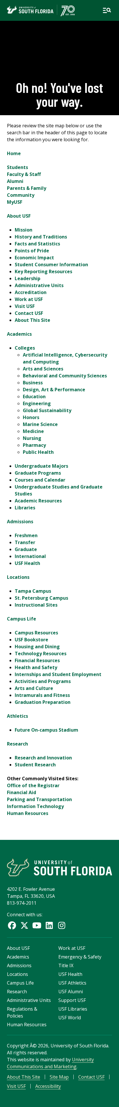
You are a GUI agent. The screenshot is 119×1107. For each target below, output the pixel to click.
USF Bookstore (31, 639)
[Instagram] (62, 925)
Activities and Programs (43, 681)
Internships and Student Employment (58, 674)
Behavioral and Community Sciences (65, 375)
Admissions (20, 521)
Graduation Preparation (42, 702)
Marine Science (40, 424)
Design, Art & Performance (54, 389)
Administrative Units (39, 285)
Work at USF (29, 299)
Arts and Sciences (43, 369)
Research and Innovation (43, 757)
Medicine (33, 431)
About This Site (32, 320)
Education (34, 396)
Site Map (59, 1077)
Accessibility (48, 1086)
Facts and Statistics (37, 244)
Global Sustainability (47, 410)
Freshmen (26, 535)
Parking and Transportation (39, 799)
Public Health (38, 452)
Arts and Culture (34, 688)
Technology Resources (40, 653)
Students (17, 167)
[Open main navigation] (107, 10)
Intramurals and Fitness (42, 695)
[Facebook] (12, 925)
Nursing (32, 438)
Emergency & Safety (79, 957)
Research (17, 744)
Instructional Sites (36, 605)
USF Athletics (72, 983)
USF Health (27, 563)
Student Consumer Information (51, 264)
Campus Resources (36, 632)
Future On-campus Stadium (46, 730)
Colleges (25, 348)
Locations (18, 577)
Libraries (25, 507)
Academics (19, 334)
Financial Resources (37, 660)
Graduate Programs (38, 473)
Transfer (25, 542)
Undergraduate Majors (41, 466)
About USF (19, 216)
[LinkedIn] (49, 925)
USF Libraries (72, 1009)
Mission (23, 230)
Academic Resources (38, 500)
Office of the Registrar (33, 785)
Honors (31, 417)
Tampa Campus (33, 591)
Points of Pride (32, 250)
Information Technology (35, 806)
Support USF (72, 1000)
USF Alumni (70, 991)
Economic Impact (34, 257)
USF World (69, 1017)
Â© (33, 1045)
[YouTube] (37, 925)
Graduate (26, 549)
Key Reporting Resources (43, 271)
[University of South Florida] (59, 867)
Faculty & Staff (24, 174)
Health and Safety (36, 667)
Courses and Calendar (40, 480)
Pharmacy (34, 445)
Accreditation (31, 292)
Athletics (17, 716)
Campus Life (21, 619)
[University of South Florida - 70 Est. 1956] (41, 10)
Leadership (27, 278)
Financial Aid (21, 792)
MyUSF (14, 202)
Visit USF (25, 306)
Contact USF (29, 313)
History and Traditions (41, 237)
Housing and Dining (37, 646)
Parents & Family (26, 188)
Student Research (35, 764)
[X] (24, 925)
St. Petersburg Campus (41, 598)
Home (14, 153)
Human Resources (27, 813)
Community (20, 195)
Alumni (15, 181)
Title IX (65, 965)
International (30, 556)
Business (33, 382)
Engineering (37, 403)
